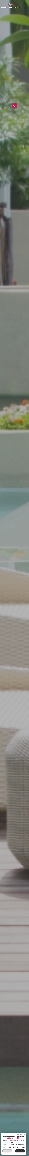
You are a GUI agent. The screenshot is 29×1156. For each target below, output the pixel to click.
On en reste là (20, 1134)
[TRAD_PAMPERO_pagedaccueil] (10, 7)
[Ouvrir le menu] (27, 3)
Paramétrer (7, 1151)
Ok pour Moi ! (20, 1151)
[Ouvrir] (14, 105)
